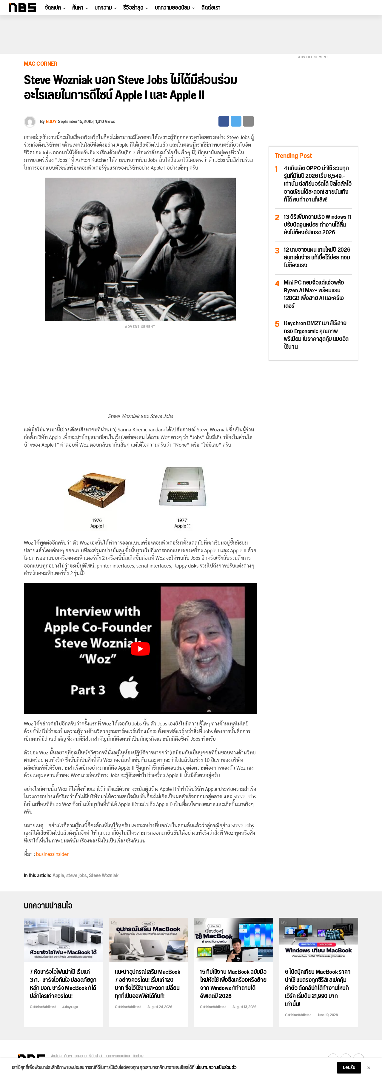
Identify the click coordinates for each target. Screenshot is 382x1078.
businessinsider (52, 854)
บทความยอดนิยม (172, 7)
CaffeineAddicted (43, 1007)
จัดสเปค (53, 7)
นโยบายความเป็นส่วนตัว (216, 1068)
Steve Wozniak (103, 875)
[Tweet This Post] (236, 121)
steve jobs (76, 875)
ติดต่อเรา (211, 7)
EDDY (51, 121)
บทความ (103, 7)
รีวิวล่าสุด (133, 7)
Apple (58, 875)
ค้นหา (77, 7)
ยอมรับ (349, 1067)
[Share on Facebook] (223, 121)
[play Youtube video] (140, 648)
